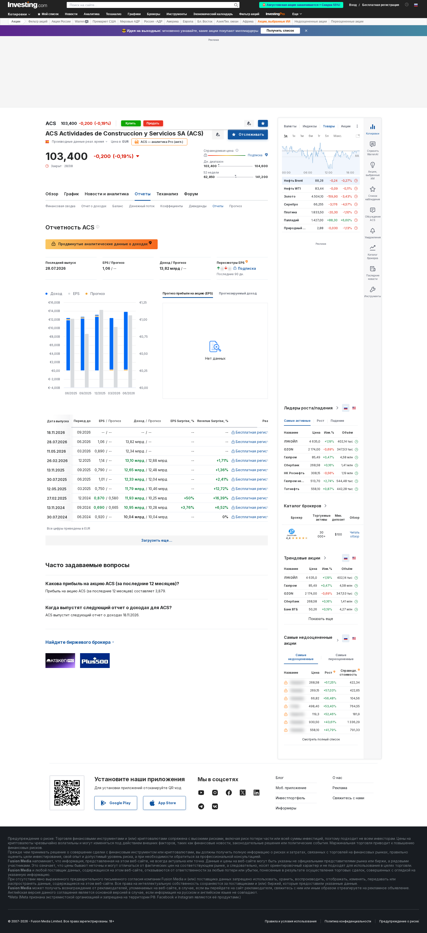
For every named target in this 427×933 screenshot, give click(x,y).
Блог (280, 778)
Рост (320, 420)
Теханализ (167, 193)
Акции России (61, 21)
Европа (188, 21)
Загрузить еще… (156, 540)
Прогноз (235, 206)
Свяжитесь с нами (348, 798)
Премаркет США (104, 21)
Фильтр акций (249, 14)
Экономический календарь (213, 14)
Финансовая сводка (60, 206)
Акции (15, 21)
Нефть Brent (293, 180)
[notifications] (407, 4)
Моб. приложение (291, 788)
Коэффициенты (171, 206)
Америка (173, 21)
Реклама (340, 788)
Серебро (291, 204)
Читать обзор (355, 534)
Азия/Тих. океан (227, 21)
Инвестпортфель (290, 798)
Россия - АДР (153, 21)
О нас (337, 778)
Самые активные (297, 420)
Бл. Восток (204, 21)
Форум (191, 193)
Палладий (291, 220)
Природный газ (295, 228)
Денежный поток (141, 206)
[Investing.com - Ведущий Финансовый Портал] (27, 4)
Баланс (117, 206)
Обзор (51, 193)
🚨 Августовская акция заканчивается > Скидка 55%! (301, 5)
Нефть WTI (292, 188)
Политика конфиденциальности (348, 921)
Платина (290, 212)
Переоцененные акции (347, 21)
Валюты (290, 126)
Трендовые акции (302, 557)
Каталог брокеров (302, 505)
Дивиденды (198, 206)
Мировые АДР (130, 21)
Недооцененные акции (311, 21)
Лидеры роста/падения (308, 407)
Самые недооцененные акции (308, 640)
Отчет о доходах (94, 206)
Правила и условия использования (291, 921)
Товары (329, 126)
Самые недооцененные (301, 657)
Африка (248, 21)
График (71, 193)
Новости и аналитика (107, 193)
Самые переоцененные (341, 657)
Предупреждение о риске (399, 921)
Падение (337, 420)
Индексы (310, 126)
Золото (290, 196)
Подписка (255, 155)
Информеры (286, 808)
